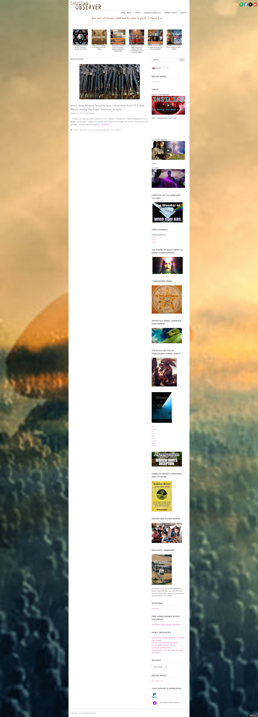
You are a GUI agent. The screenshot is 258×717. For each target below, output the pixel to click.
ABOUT (129, 13)
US (152, 426)
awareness (75, 130)
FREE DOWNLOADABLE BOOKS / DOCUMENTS (166, 625)
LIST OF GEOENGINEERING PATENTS (164, 645)
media (100, 130)
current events (83, 130)
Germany (154, 445)
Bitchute (154, 240)
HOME (123, 13)
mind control (106, 130)
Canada (154, 429)
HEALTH (183, 13)
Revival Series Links (157, 681)
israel (95, 130)
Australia (154, 441)
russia (112, 130)
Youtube (154, 237)
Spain (153, 436)
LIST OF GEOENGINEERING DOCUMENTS (165, 643)
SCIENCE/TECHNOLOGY (152, 13)
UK (152, 431)
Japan (153, 443)
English (158, 68)
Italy (153, 434)
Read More (105, 124)
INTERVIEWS (155, 608)
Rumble (154, 242)
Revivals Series (156, 82)
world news (118, 130)
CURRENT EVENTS (170, 13)
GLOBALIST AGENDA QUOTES (161, 648)
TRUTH (137, 13)
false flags (91, 130)
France (153, 438)
